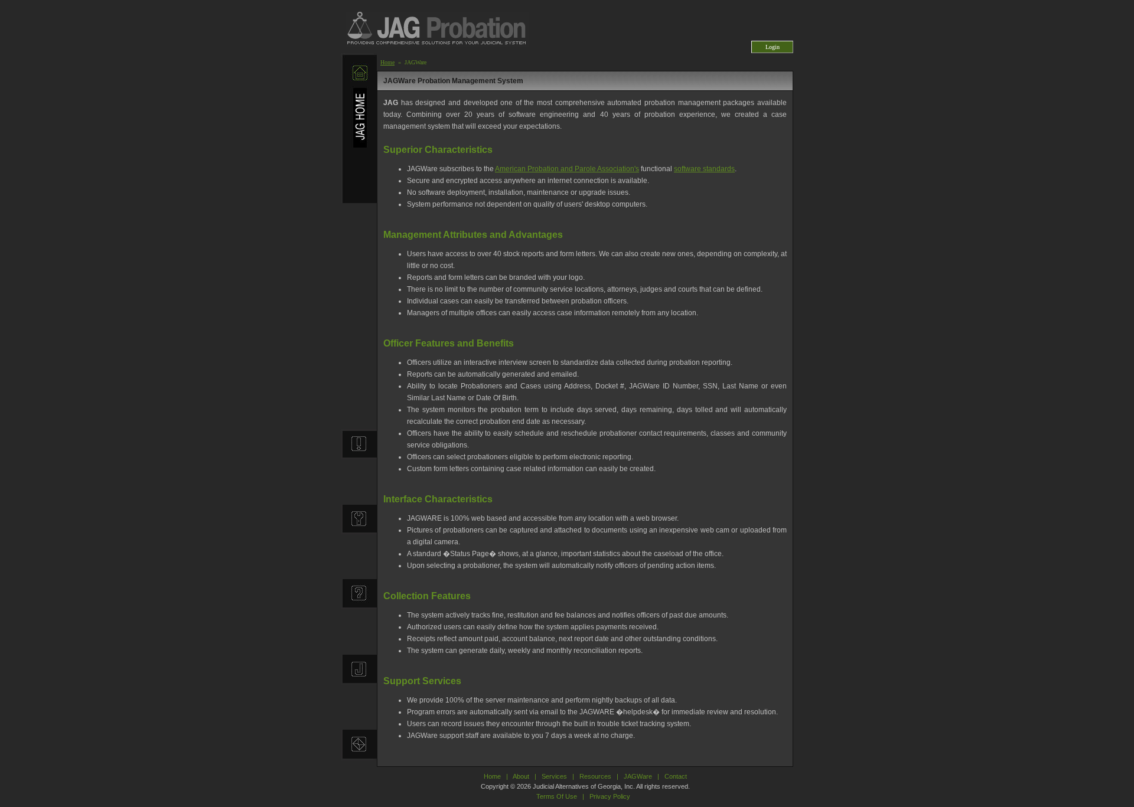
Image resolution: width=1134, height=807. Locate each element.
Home (387, 62)
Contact (675, 776)
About (521, 776)
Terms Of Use (556, 796)
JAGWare (638, 776)
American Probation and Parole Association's (567, 169)
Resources (595, 776)
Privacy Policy (609, 796)
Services (554, 776)
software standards (704, 169)
